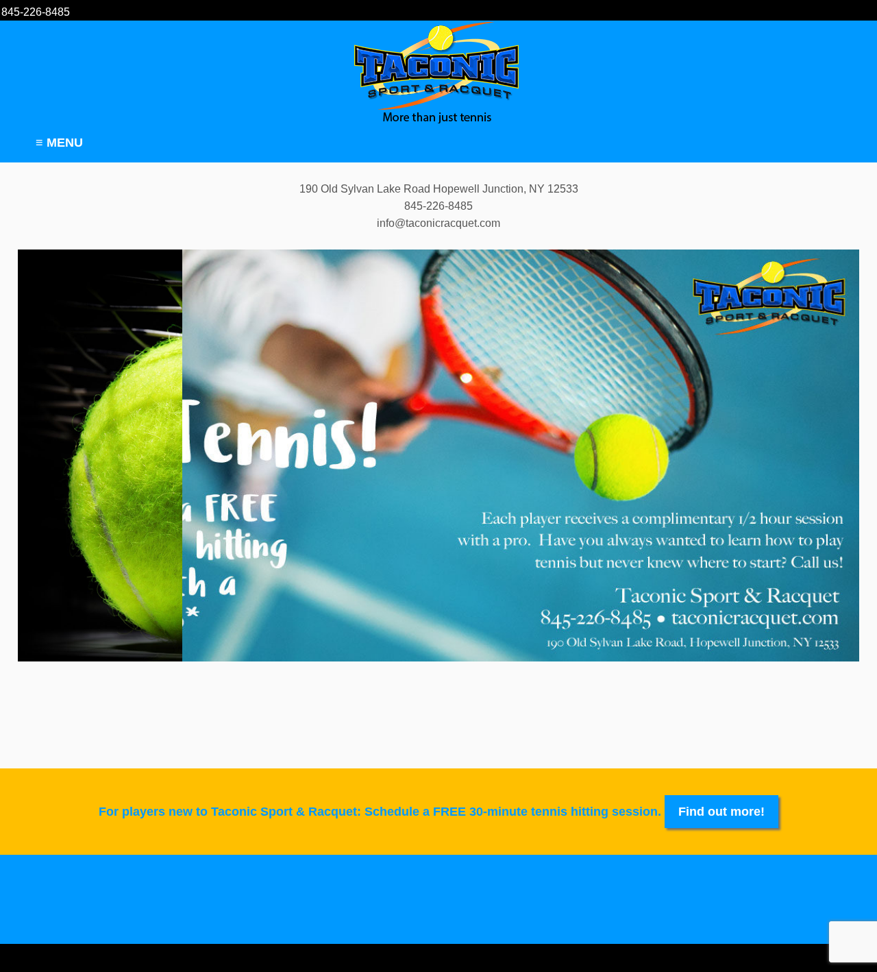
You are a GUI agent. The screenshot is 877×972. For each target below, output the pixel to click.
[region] (438, 455)
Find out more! (721, 811)
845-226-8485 (35, 12)
